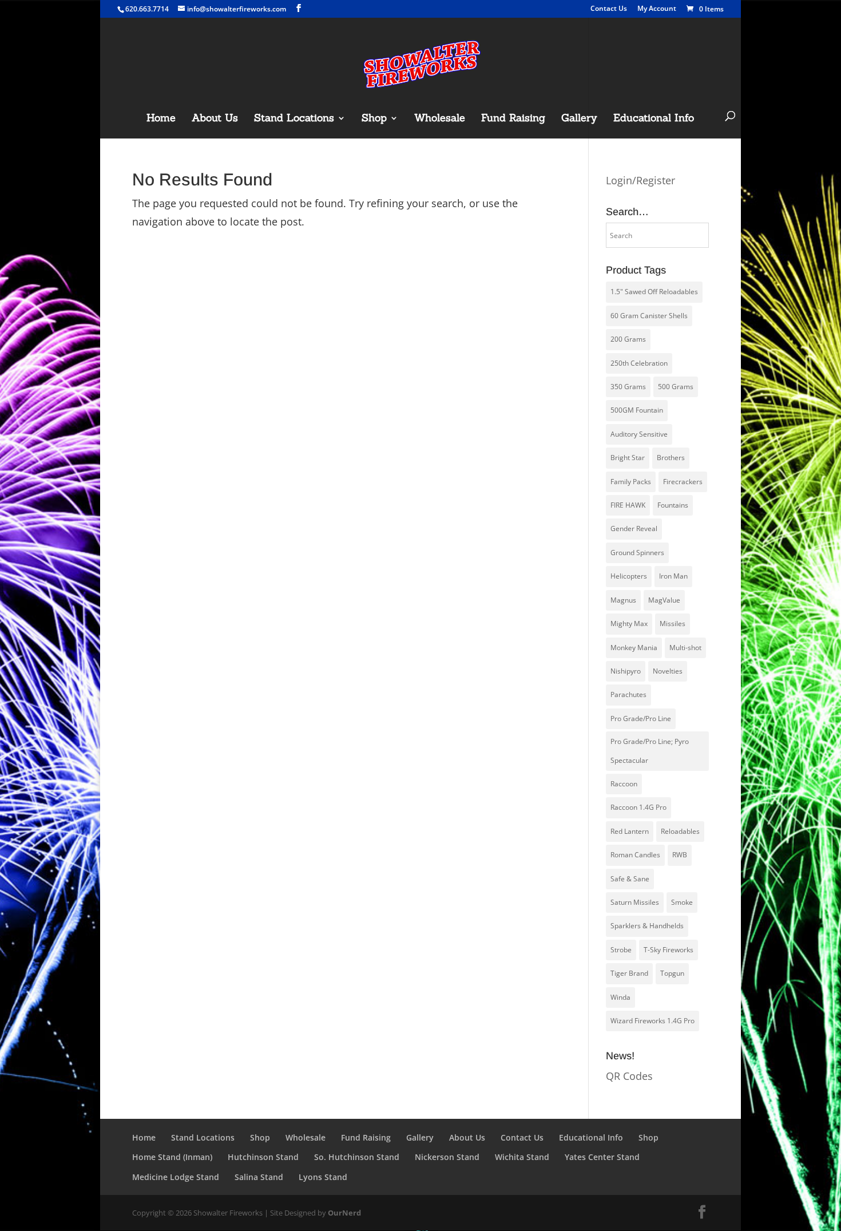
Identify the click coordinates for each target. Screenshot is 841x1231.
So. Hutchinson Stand (356, 1156)
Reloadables (680, 831)
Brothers (671, 457)
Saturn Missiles (634, 902)
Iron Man (673, 576)
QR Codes (629, 1076)
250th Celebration (639, 363)
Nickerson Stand (447, 1156)
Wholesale (439, 119)
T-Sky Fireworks (668, 950)
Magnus (623, 600)
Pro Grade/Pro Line (640, 718)
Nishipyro (625, 671)
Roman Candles (635, 855)
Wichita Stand (522, 1156)
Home (161, 119)
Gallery (579, 119)
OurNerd (344, 1213)
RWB (679, 855)
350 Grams (628, 386)
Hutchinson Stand (263, 1156)
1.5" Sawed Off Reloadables (654, 291)
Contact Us (608, 9)
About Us (215, 119)
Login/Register (640, 180)
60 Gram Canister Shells (649, 315)
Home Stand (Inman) (172, 1156)
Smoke (682, 902)
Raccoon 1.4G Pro (638, 807)
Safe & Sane (629, 879)
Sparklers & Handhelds (647, 926)
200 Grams (628, 339)
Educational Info (653, 119)
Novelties (668, 671)
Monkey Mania (633, 647)
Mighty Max (629, 623)
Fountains (672, 505)
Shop (374, 119)
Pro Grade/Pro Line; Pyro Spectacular (649, 751)
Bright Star (627, 457)
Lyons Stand (323, 1176)
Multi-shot (685, 647)
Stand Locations (294, 119)
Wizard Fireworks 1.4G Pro (652, 1021)
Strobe (621, 950)
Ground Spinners (637, 552)
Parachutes (628, 694)
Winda (620, 997)
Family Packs (630, 481)
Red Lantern (629, 831)
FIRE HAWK (627, 505)
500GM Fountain (636, 410)
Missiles (672, 623)
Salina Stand (259, 1176)
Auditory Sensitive (639, 434)
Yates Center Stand (602, 1156)
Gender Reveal (633, 528)
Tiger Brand (629, 973)
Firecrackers (683, 481)
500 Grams (675, 386)
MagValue (664, 600)
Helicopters (628, 576)
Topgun (672, 973)
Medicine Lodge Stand (175, 1176)
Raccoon (623, 784)
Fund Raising (513, 119)
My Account (656, 9)
